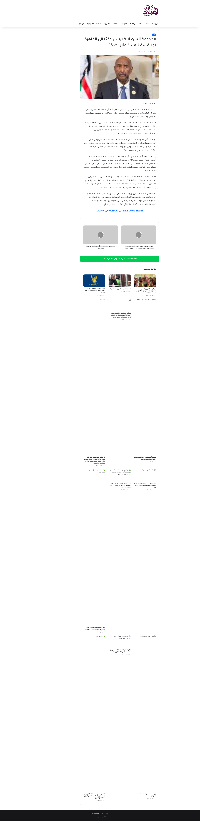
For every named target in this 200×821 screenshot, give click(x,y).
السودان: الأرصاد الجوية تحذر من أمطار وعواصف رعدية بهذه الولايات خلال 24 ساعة (145, 485)
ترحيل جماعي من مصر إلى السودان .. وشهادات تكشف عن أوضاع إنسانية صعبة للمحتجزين (120, 485)
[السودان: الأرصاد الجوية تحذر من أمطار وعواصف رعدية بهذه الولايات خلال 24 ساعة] (145, 475)
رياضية (132, 24)
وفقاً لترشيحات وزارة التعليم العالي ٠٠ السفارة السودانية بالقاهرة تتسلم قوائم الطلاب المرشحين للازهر (120, 315)
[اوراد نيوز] (150, 10)
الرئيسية (155, 24)
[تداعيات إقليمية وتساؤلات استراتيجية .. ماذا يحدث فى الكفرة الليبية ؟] (120, 641)
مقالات (115, 24)
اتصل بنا (107, 24)
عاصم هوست (98, 817)
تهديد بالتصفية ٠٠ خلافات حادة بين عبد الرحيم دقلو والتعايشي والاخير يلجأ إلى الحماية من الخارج (94, 796)
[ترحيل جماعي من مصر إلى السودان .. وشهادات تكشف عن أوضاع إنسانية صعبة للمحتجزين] (120, 475)
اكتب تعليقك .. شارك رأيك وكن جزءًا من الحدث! (120, 259)
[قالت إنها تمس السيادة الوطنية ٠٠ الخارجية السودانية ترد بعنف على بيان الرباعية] (94, 280)
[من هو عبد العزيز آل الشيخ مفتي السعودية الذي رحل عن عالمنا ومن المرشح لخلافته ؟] (145, 280)
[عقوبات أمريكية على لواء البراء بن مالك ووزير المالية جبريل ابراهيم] (145, 377)
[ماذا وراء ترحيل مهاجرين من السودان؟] (120, 280)
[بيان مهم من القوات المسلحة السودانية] (145, 713)
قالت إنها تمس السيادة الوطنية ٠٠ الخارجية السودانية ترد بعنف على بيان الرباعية (94, 290)
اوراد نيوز (152, 51)
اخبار (147, 24)
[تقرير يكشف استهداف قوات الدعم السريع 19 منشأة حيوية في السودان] (94, 547)
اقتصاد (140, 24)
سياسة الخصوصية (94, 24)
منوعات (124, 24)
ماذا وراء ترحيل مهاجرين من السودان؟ (120, 289)
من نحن (81, 24)
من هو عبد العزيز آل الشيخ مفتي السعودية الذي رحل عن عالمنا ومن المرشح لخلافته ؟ (146, 291)
